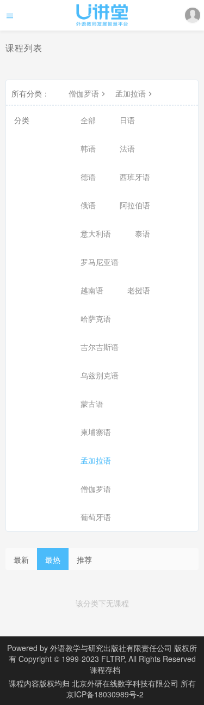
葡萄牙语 (96, 516)
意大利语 (96, 233)
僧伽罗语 (84, 93)
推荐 (84, 559)
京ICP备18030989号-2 (105, 694)
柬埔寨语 (96, 431)
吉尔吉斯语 (100, 346)
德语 (88, 176)
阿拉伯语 (135, 205)
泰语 (142, 233)
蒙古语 (92, 403)
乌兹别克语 (100, 375)
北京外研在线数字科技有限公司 (126, 683)
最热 (52, 559)
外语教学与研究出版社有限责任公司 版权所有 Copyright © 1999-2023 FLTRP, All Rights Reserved (103, 653)
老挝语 (138, 290)
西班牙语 (135, 176)
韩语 (88, 148)
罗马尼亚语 (100, 261)
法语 (127, 148)
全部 (88, 120)
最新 (21, 559)
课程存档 (105, 669)
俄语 (88, 205)
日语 (127, 120)
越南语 (92, 290)
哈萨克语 (96, 318)
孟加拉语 (130, 93)
